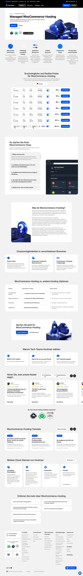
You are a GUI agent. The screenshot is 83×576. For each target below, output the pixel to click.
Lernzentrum (70, 537)
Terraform (24, 561)
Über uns (35, 535)
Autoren (68, 541)
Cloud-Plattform (25, 559)
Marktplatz (70, 555)
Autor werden (70, 543)
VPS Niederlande (48, 540)
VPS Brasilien (47, 538)
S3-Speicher (58, 564)
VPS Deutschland (48, 545)
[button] (80, 573)
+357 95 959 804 (12, 535)
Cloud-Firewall (25, 556)
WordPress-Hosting (26, 539)
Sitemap (28, 571)
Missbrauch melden (37, 539)
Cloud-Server (25, 535)
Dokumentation (70, 535)
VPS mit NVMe (59, 558)
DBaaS (57, 535)
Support (68, 549)
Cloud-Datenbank (59, 539)
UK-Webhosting (47, 547)
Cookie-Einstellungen (39, 571)
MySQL (23, 548)
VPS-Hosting (25, 537)
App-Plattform (25, 552)
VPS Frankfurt (47, 543)
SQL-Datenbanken (26, 546)
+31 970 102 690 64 (12, 533)
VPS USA (46, 536)
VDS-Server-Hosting (60, 541)
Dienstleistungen (59, 537)
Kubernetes (24, 541)
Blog (34, 541)
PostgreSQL (24, 550)
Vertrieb (68, 551)
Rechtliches (36, 537)
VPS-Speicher (59, 550)
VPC (23, 554)
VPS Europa (47, 549)
